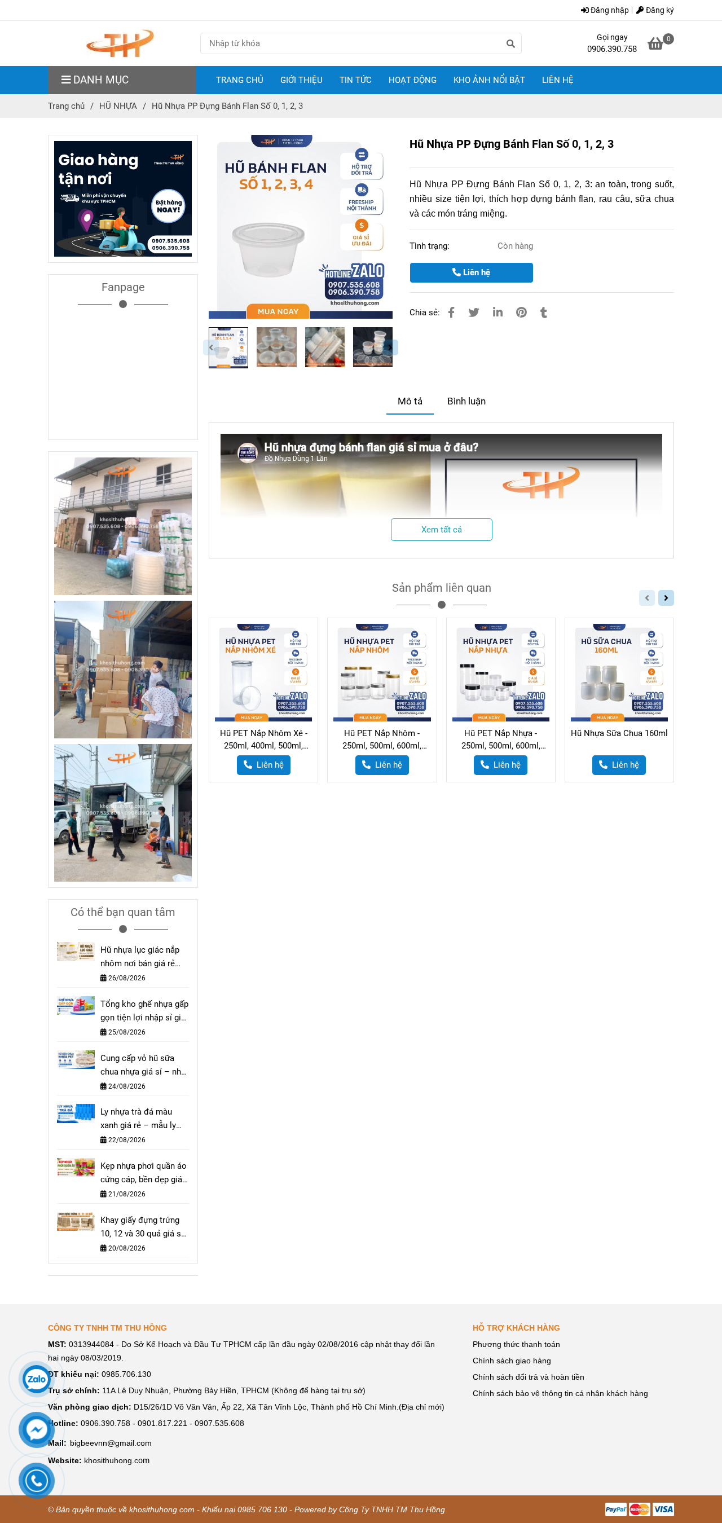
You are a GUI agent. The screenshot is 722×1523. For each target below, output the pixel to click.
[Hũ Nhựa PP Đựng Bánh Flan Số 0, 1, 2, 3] (120, 43)
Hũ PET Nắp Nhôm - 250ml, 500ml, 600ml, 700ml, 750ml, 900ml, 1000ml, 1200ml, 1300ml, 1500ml (382, 740)
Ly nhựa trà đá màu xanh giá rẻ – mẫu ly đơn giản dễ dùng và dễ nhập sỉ (143, 1119)
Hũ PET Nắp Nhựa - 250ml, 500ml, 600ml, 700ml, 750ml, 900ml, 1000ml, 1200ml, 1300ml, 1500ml (501, 740)
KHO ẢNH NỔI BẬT (489, 80)
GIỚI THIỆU (301, 80)
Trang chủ (66, 106)
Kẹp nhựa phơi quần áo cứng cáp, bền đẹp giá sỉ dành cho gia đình (143, 1173)
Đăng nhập (609, 10)
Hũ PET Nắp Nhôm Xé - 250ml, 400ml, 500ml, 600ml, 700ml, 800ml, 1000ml (263, 740)
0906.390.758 (612, 49)
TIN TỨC (356, 80)
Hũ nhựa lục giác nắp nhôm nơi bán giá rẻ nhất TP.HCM (139, 957)
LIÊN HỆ (558, 80)
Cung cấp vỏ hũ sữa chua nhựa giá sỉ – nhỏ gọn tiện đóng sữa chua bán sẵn (143, 1066)
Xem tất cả (441, 530)
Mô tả (410, 401)
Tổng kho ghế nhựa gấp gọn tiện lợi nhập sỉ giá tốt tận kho (144, 1011)
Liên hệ (475, 272)
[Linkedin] (497, 312)
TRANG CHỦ (239, 80)
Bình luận (466, 401)
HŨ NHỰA (118, 106)
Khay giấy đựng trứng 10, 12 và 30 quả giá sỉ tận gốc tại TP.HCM (141, 1227)
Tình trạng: (431, 246)
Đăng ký (659, 10)
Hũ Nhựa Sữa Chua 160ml (619, 733)
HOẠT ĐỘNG (413, 80)
